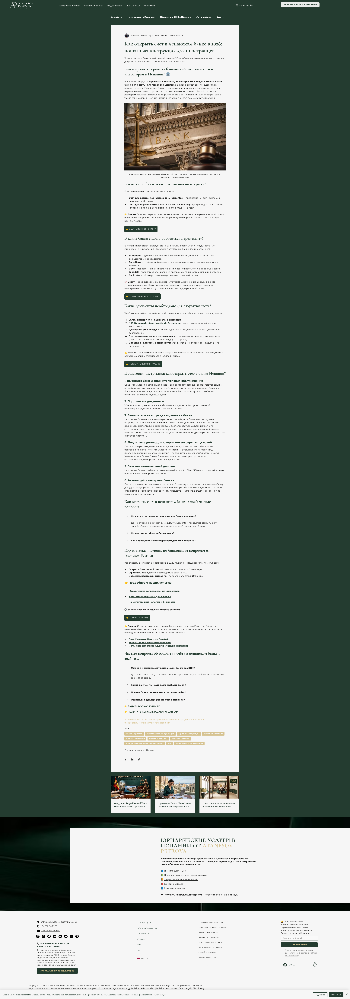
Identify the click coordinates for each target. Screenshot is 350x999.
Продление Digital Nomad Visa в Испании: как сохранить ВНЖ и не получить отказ (174, 805)
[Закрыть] (346, 994)
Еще (219, 17)
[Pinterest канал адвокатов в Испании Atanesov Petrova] (43, 936)
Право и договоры (134, 750)
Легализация (203, 17)
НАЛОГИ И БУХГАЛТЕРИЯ (210, 947)
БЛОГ (139, 945)
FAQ (139, 950)
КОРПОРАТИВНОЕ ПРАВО (211, 942)
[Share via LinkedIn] (132, 759)
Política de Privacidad (142, 988)
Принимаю (336, 994)
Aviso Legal (185, 988)
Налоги (150, 750)
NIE (169, 743)
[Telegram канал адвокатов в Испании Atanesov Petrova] (60, 936)
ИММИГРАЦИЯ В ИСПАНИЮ (212, 927)
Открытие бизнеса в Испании (181, 879)
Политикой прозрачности (72, 988)
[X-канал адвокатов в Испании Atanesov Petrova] (71, 936)
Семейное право (173, 884)
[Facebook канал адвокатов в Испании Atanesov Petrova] (49, 936)
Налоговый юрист (180, 738)
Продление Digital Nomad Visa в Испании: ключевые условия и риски (130, 805)
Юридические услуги (188, 734)
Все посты (116, 17)
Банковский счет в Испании (189, 743)
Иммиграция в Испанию (141, 17)
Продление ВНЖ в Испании (175, 17)
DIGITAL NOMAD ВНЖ (146, 928)
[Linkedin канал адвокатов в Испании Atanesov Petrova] (54, 936)
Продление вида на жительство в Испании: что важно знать (219, 805)
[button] (175, 516)
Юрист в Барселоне (213, 734)
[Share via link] (139, 759)
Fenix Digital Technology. (118, 988)
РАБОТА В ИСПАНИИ (208, 932)
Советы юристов (134, 734)
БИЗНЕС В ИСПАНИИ (209, 937)
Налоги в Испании (158, 738)
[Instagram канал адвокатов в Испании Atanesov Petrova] (38, 936)
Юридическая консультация (160, 734)
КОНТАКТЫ (142, 939)
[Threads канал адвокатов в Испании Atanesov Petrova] (77, 936)
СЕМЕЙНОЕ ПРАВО (208, 952)
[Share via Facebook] (125, 759)
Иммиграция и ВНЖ (175, 870)
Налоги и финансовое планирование (185, 875)
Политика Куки (159, 994)
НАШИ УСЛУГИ (144, 923)
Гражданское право (175, 888)
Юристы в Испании (135, 738)
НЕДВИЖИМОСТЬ (207, 957)
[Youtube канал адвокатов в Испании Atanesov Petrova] (66, 936)
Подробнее (320, 994)
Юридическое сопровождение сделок (145, 743)
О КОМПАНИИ (144, 934)
